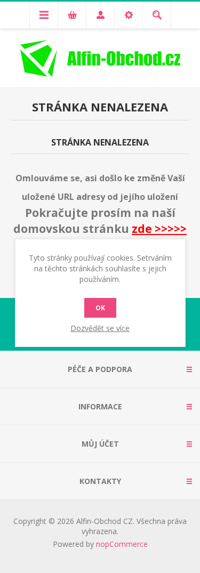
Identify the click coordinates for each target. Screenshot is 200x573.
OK (100, 307)
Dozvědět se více (100, 328)
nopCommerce (122, 544)
